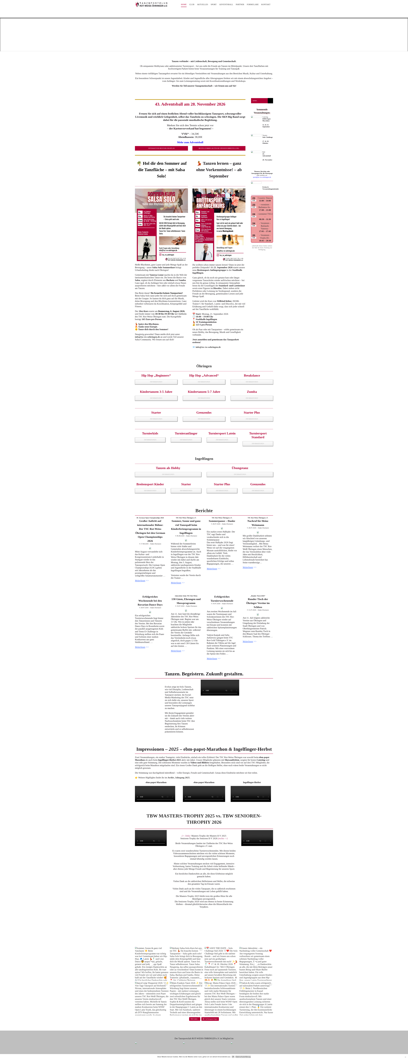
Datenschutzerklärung (243, 1057)
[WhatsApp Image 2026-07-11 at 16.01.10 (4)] (258, 614)
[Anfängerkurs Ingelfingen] (218, 189)
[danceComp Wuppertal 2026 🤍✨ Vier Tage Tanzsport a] (152, 998)
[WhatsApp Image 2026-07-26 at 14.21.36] (150, 612)
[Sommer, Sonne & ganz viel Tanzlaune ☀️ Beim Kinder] (152, 964)
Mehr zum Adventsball (190, 142)
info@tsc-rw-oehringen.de (147, 337)
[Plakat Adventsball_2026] (256, 152)
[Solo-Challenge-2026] (256, 135)
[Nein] (405, 1057)
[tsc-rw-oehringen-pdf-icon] (256, 182)
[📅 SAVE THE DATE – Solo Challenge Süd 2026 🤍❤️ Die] (221, 964)
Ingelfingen (204, 459)
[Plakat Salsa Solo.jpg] (161, 189)
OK (233, 1057)
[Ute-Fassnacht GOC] (150, 548)
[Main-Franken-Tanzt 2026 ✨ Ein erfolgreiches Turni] (187, 998)
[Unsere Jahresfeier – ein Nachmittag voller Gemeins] (256, 964)
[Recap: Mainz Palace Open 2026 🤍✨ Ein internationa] (221, 998)
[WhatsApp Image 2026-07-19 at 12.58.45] (186, 610)
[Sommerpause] (222, 528)
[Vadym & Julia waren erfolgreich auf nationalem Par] (256, 998)
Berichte (204, 510)
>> (142, 580)
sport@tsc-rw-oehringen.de (262, 177)
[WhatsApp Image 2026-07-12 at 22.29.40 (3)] (222, 608)
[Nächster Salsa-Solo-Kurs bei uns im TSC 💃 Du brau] (187, 964)
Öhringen (204, 366)
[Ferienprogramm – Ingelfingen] (186, 540)
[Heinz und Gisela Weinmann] (258, 532)
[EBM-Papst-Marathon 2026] (256, 117)
